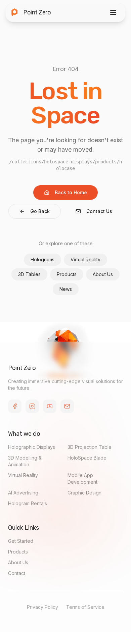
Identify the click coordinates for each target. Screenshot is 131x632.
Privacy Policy (42, 607)
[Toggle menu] (113, 12)
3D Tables (29, 274)
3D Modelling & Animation (25, 461)
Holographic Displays (31, 447)
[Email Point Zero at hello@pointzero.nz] (67, 406)
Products (67, 274)
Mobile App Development (82, 478)
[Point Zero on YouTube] (49, 406)
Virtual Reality (85, 259)
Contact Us (99, 211)
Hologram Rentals (27, 503)
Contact (16, 573)
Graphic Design (84, 492)
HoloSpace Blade (87, 458)
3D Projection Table (90, 447)
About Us (103, 274)
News (65, 289)
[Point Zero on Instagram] (32, 406)
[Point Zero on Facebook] (14, 406)
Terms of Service (85, 607)
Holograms (42, 259)
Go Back (40, 211)
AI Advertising (23, 492)
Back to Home (71, 192)
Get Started (20, 541)
